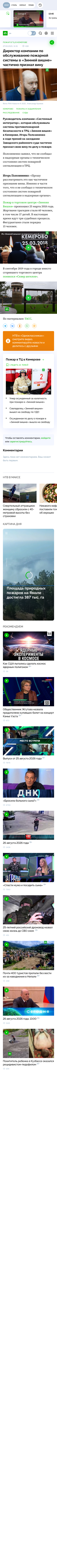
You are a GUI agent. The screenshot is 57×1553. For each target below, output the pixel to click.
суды (25, 113)
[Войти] (46, 33)
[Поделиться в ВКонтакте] (12, 326)
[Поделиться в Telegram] (5, 326)
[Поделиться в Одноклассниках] (20, 326)
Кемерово (8, 109)
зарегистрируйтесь (21, 441)
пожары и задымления (28, 109)
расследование (11, 113)
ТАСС (28, 319)
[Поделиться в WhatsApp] (27, 326)
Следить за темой (19, 365)
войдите (45, 438)
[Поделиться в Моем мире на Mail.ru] (34, 326)
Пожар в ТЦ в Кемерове (15, 42)
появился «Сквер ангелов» (20, 276)
